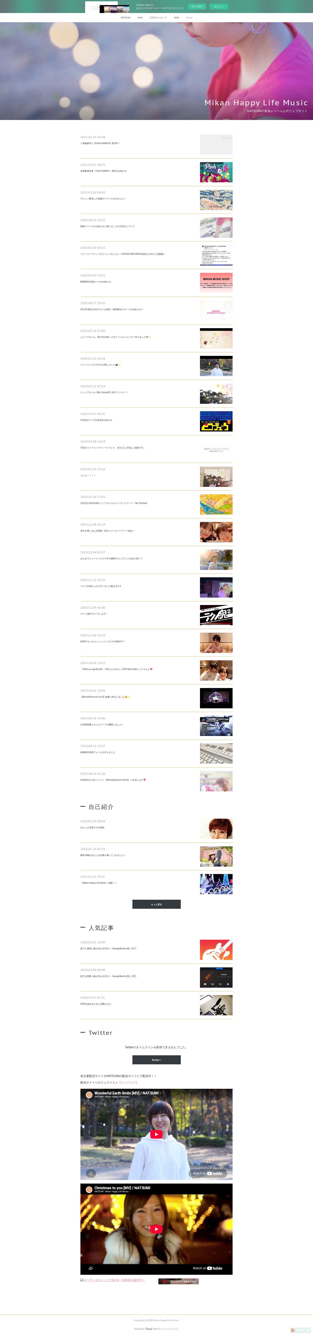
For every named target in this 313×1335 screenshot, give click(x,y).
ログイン (219, 6)
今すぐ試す (197, 6)
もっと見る (156, 904)
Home (189, 17)
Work (140, 17)
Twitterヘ (156, 1060)
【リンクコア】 (128, 1082)
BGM (176, 17)
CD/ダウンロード (158, 17)
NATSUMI (125, 17)
